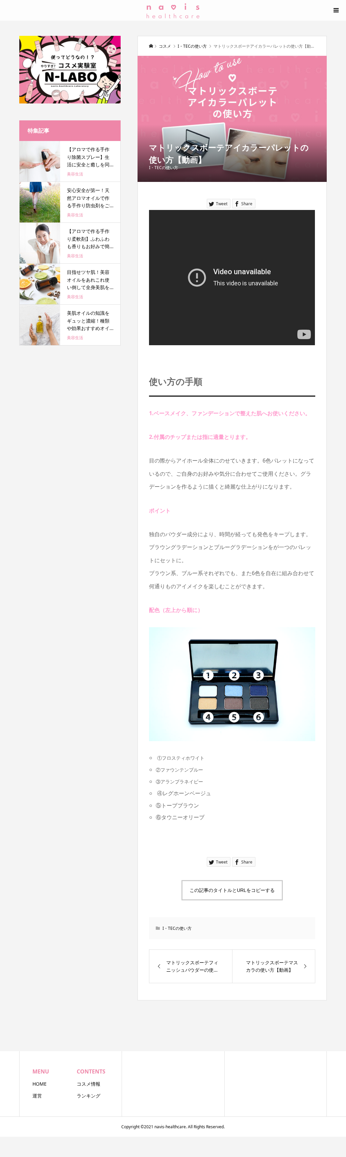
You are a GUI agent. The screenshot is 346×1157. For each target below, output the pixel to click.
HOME (39, 1084)
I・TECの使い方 (163, 167)
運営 (37, 1095)
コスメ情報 (88, 1084)
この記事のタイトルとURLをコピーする (232, 890)
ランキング (88, 1095)
